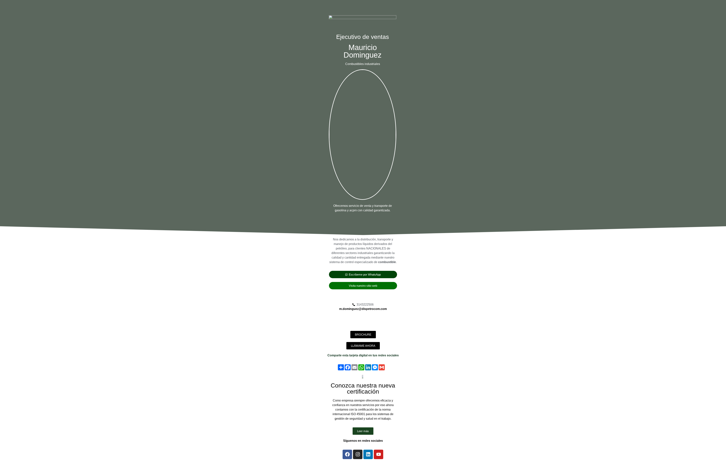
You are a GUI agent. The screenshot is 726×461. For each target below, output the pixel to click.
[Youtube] (378, 454)
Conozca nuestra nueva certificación (363, 388)
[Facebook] (347, 454)
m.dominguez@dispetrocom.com (363, 308)
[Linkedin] (368, 454)
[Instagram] (357, 454)
